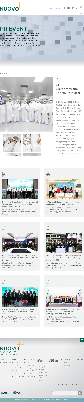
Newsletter (66, 359)
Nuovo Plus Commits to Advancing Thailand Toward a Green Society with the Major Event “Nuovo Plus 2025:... (20, 204)
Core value (18, 368)
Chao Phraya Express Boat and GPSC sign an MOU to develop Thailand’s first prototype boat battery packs (63, 311)
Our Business (29, 359)
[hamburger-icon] (81, 13)
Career (74, 385)
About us (16, 359)
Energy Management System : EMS (43, 372)
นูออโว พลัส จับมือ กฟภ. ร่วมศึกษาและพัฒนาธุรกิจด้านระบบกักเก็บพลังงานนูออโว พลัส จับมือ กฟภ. (19, 257)
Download (62, 385)
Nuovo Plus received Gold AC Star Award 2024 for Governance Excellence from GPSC (18, 311)
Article (66, 368)
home (2, 359)
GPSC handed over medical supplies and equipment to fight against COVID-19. (62, 203)
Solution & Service (41, 360)
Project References (53, 360)
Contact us (78, 359)
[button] (81, 8)
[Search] (80, 393)
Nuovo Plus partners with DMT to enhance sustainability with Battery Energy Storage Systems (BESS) (63, 257)
